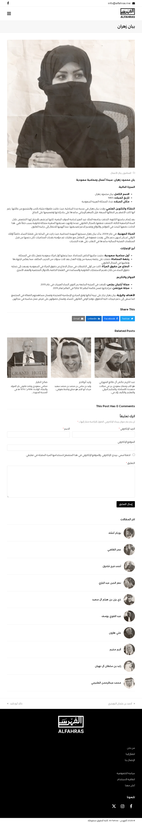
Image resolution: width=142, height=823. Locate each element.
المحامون (127, 173)
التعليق (130, 463)
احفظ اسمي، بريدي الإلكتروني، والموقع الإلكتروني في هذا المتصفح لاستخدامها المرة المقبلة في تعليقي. (78, 455)
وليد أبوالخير (85, 382)
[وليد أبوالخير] (71, 357)
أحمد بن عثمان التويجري (121, 703)
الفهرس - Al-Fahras (118, 820)
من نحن (131, 748)
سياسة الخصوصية (126, 773)
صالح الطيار (41, 382)
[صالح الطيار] (27, 357)
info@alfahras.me (119, 3)
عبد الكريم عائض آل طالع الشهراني (117, 382)
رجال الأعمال (116, 173)
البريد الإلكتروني (127, 428)
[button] (9, 13)
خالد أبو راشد (16, 703)
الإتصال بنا (130, 760)
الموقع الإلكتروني (126, 441)
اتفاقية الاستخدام (126, 779)
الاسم (66, 428)
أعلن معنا (130, 785)
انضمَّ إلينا (130, 754)
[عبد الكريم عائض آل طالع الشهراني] (115, 357)
